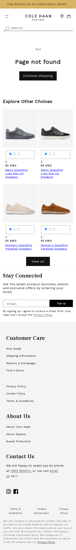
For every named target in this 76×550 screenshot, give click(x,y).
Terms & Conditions (20, 400)
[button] (4, 14)
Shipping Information (21, 355)
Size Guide (13, 348)
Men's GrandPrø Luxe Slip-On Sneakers (16, 173)
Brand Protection (18, 441)
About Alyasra (16, 434)
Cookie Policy (15, 393)
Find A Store (15, 370)
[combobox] (38, 27)
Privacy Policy (43, 314)
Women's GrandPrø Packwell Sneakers (18, 247)
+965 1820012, (21, 471)
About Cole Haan (18, 426)
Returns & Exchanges (21, 363)
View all (38, 261)
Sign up (61, 303)
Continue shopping (38, 76)
